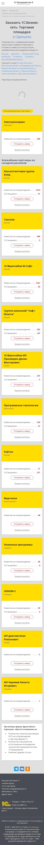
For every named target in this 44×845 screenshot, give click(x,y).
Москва (5, 54)
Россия (20, 63)
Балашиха (6, 56)
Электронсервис (14, 121)
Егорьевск (17, 56)
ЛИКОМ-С (10, 591)
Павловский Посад (30, 54)
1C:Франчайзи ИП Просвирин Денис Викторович (15, 359)
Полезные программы (18, 544)
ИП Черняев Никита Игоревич (17, 684)
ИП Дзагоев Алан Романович (15, 637)
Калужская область (10, 68)
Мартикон (10, 498)
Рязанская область (27, 68)
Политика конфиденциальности (14, 789)
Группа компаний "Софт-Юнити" (20, 312)
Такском (9, 219)
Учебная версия (8, 783)
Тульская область (9, 73)
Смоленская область (11, 71)
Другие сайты (7, 794)
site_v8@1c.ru (22, 805)
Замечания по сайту (9, 791)
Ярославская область (27, 73)
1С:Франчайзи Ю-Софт (18, 266)
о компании (33, 827)
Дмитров (15, 54)
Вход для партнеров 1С (11, 780)
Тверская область (28, 71)
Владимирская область (31, 65)
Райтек (8, 451)
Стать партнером (8, 786)
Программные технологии (21, 405)
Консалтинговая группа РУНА (19, 173)
